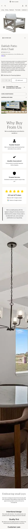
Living (2, 10)
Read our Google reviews (15, 200)
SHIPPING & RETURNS (6, 97)
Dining (6, 10)
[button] (14, 38)
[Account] (22, 5)
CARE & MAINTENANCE (7, 94)
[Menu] (2, 6)
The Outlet (17, 10)
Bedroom (11, 10)
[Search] (5, 5)
